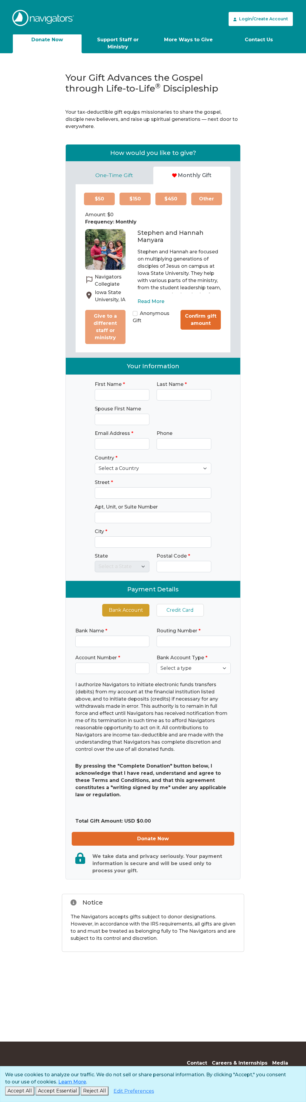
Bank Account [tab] (126, 610)
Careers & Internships (239, 1063)
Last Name (172, 384)
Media (280, 1063)
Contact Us (259, 39)
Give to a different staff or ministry (105, 326)
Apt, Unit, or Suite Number (126, 507)
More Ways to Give (188, 39)
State (101, 556)
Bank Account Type (182, 657)
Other (206, 199)
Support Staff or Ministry (118, 43)
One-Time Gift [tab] (114, 175)
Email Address (114, 433)
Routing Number (179, 631)
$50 (99, 199)
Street (104, 482)
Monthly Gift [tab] (195, 175)
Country (106, 458)
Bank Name (91, 631)
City (101, 531)
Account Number (97, 657)
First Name (110, 384)
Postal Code (173, 556)
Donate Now (47, 39)
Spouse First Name (118, 409)
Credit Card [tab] (180, 610)
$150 (135, 199)
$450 (170, 199)
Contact (197, 1063)
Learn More (72, 1082)
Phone (164, 433)
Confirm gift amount (200, 319)
